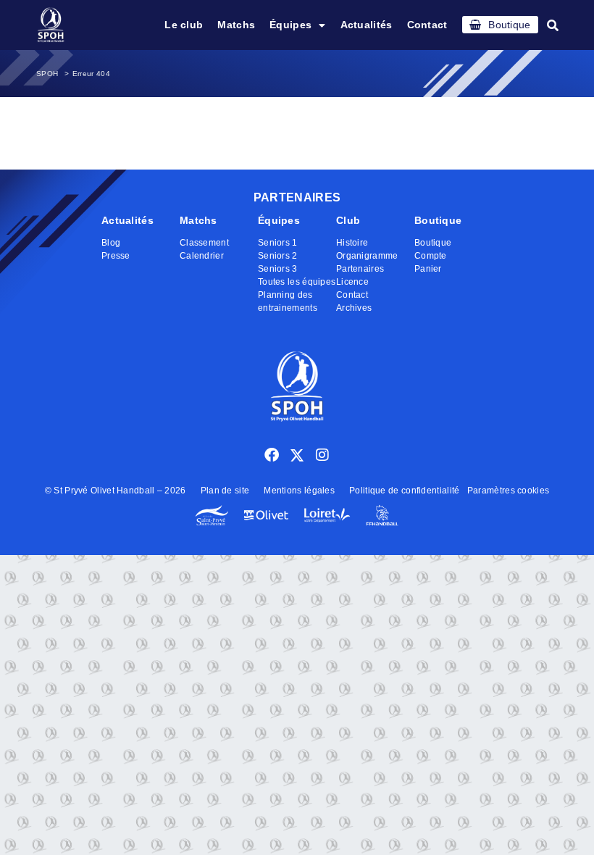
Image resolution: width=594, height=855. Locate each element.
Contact (427, 24)
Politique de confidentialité (404, 490)
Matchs (236, 24)
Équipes (290, 24)
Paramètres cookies (508, 490)
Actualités (366, 24)
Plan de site (225, 490)
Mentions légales (299, 490)
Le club (183, 24)
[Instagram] (322, 455)
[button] (553, 25)
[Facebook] (271, 455)
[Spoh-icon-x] (297, 455)
